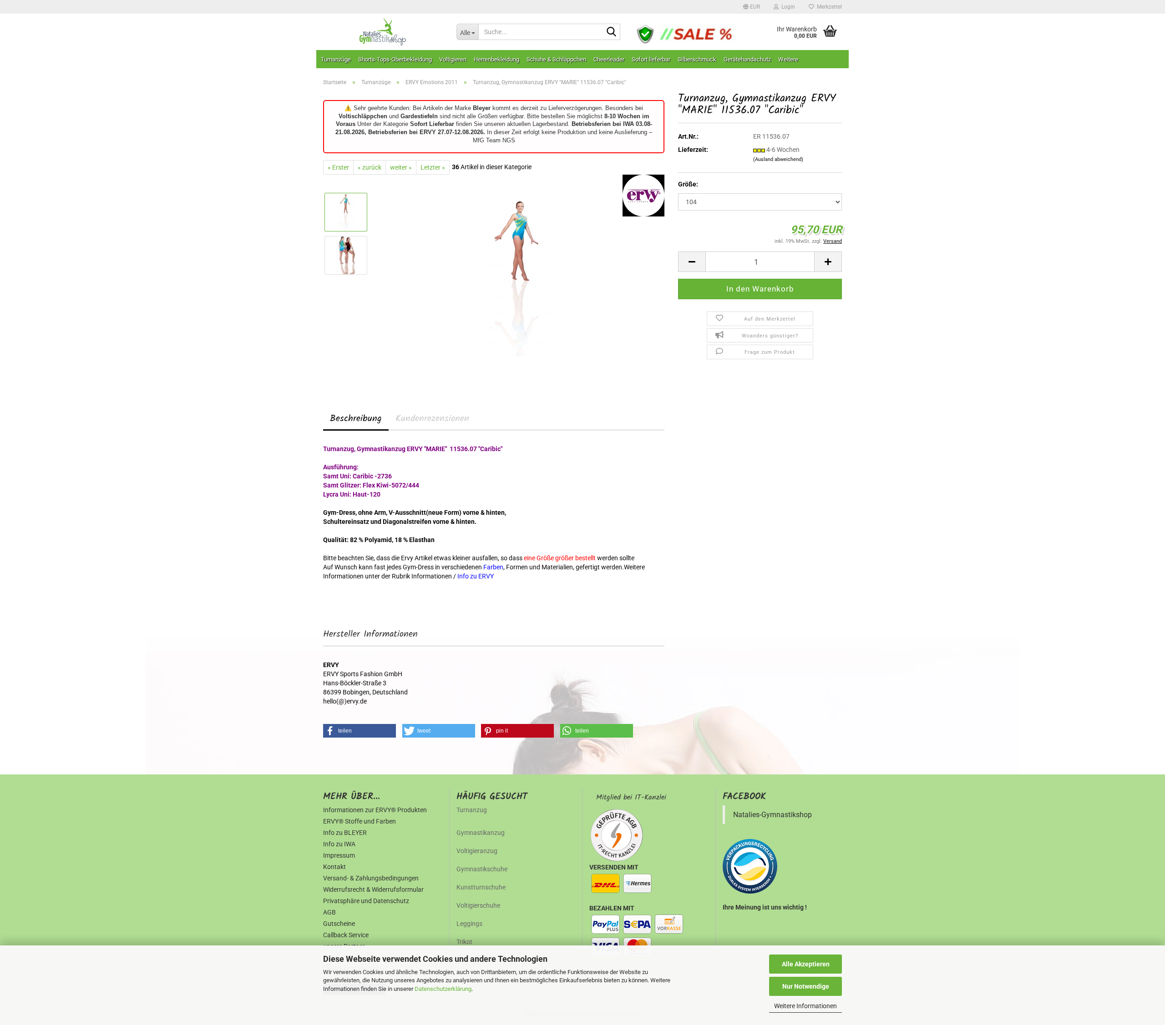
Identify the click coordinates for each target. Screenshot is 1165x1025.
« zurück (369, 167)
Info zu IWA (339, 844)
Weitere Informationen (805, 1006)
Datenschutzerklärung (443, 988)
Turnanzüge (336, 59)
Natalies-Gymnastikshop (772, 814)
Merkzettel (828, 7)
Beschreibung (356, 419)
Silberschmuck (697, 59)
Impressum (339, 855)
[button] (751, 7)
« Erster (338, 167)
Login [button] (787, 7)
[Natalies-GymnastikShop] (383, 32)
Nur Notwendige (805, 986)
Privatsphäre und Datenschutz (366, 900)
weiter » (401, 167)
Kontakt (334, 866)
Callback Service (346, 935)
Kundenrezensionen (432, 419)
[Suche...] (611, 32)
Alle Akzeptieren (806, 964)
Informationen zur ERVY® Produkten (375, 810)
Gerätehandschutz (747, 59)
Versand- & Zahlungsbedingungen (371, 878)
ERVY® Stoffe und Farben (359, 821)
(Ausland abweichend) (778, 159)
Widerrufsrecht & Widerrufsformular (373, 889)
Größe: (688, 184)
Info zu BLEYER (345, 832)
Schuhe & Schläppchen (556, 59)
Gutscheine (339, 923)
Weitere (788, 59)
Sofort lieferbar (651, 59)
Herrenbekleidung (496, 59)
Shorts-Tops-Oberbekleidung (395, 59)
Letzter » (432, 167)
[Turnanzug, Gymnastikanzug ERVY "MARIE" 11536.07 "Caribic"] (520, 276)
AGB (329, 912)
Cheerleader (608, 59)
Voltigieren (452, 59)
